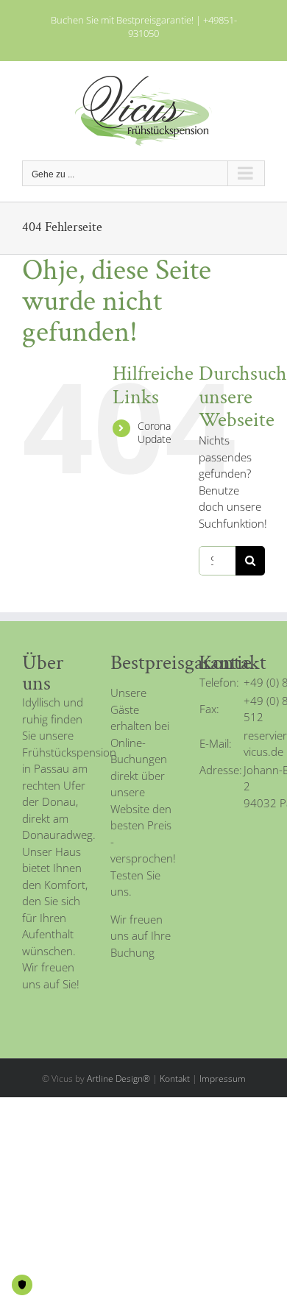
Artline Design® (118, 1078)
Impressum (222, 1078)
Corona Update (154, 432)
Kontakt (175, 1078)
